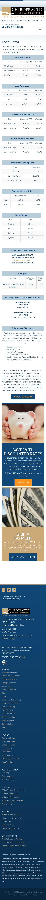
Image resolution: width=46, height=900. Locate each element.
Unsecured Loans (9, 745)
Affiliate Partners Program (12, 839)
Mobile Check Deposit (10, 703)
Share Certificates (9, 690)
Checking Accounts (9, 679)
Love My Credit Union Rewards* (14, 846)
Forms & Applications (10, 828)
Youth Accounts (8, 721)
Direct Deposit (7, 710)
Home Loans (7, 748)
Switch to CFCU (8, 825)
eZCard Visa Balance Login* (12, 800)
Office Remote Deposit (11, 676)
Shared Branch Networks (11, 814)
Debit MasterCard (9, 717)
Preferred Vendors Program (13, 842)
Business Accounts (9, 672)
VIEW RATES (23, 482)
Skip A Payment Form (10, 759)
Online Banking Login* (10, 793)
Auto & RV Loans (8, 738)
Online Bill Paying (8, 707)
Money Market (7, 686)
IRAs (3, 693)
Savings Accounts (9, 683)
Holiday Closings (8, 639)
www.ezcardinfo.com (22, 260)
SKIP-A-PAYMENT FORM (23, 557)
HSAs (4, 696)
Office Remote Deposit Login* (13, 790)
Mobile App (6, 821)
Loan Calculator (8, 762)
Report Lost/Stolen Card (11, 818)
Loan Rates (6, 752)
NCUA (23, 657)
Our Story (5, 773)
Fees (4, 727)
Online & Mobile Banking (11, 700)
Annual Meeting (8, 780)
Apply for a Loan (23, 397)
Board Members (8, 776)
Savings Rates (7, 724)
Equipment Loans (9, 741)
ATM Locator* (7, 804)
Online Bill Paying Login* (11, 797)
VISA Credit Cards (9, 714)
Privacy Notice (31, 895)
